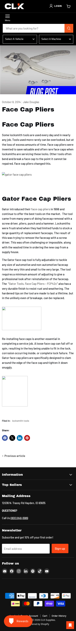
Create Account (29, 615)
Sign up (60, 548)
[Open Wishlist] (70, 625)
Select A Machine (51, 39)
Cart (44, 615)
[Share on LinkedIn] (20, 438)
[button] (55, 6)
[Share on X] (12, 438)
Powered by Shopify (38, 624)
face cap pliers (40, 209)
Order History (59, 615)
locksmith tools (20, 420)
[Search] (69, 28)
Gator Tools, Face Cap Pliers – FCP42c (33, 283)
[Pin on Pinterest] (27, 438)
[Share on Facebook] (5, 438)
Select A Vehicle (14, 39)
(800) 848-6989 (19, 518)
